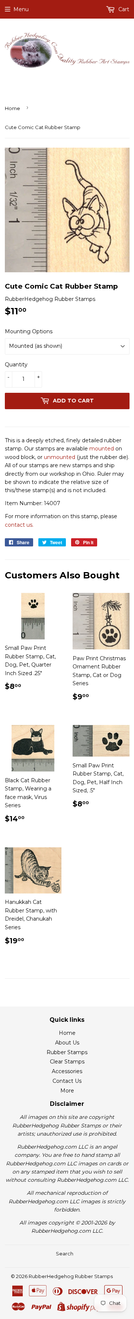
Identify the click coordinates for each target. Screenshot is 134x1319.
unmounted (59, 457)
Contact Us (67, 1081)
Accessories (67, 1071)
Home (12, 108)
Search (64, 1254)
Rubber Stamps (67, 1052)
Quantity (16, 364)
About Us (67, 1042)
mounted (101, 448)
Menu (21, 9)
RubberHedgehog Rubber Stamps (71, 1276)
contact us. (19, 524)
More (67, 1090)
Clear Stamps (67, 1061)
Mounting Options (28, 331)
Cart (123, 9)
